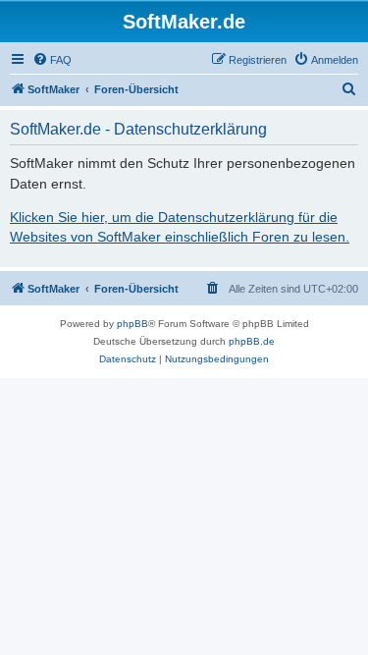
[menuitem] (52, 60)
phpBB (132, 323)
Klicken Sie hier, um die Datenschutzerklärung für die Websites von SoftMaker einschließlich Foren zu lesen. (179, 227)
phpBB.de (252, 341)
